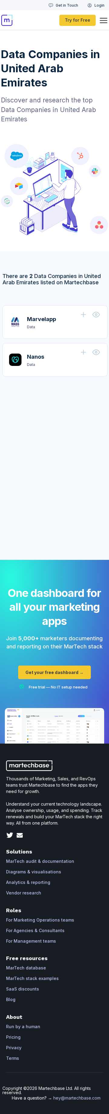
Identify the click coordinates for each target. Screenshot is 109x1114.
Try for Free (77, 20)
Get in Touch (67, 5)
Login (99, 5)
